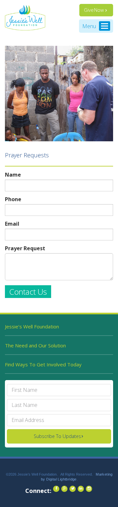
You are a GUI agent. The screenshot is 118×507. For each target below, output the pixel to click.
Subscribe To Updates (57, 436)
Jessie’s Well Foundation (32, 326)
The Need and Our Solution (35, 345)
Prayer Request (25, 248)
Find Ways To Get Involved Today (43, 364)
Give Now (94, 10)
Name (13, 175)
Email (12, 224)
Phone (13, 199)
